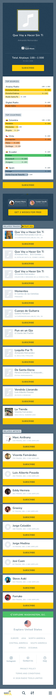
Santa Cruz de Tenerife (15, 174)
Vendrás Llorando (26, 389)
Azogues (9, 162)
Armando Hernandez (28, 40)
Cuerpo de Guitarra (27, 311)
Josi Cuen (19, 561)
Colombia (13, 120)
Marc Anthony (22, 437)
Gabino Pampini (22, 313)
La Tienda (21, 409)
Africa (22, 648)
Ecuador (13, 152)
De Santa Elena (25, 370)
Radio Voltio (11, 106)
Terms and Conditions (28, 673)
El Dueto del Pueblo (24, 333)
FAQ (45, 661)
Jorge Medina (21, 543)
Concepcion (10, 139)
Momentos (21, 291)
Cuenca (9, 155)
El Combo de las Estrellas (27, 294)
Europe (15, 638)
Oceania (32, 648)
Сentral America (18, 643)
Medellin (9, 123)
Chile (11, 136)
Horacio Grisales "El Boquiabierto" (29, 372)
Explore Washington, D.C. (29, 614)
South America (39, 643)
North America (37, 638)
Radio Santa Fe (12, 97)
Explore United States (28, 629)
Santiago (9, 146)
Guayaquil (10, 159)
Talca (8, 143)
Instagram (11, 661)
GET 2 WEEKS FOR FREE (28, 212)
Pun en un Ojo (24, 330)
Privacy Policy (28, 669)
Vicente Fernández (23, 412)
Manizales (10, 127)
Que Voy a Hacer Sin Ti (29, 232)
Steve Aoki (19, 578)
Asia (23, 638)
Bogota (9, 130)
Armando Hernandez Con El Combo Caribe (29, 235)
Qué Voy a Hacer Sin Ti (29, 271)
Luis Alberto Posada (24, 392)
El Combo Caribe (38, 254)
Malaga (9, 171)
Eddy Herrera (21, 490)
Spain (12, 168)
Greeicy (17, 508)
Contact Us (28, 661)
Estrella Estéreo (12, 90)
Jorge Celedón (22, 525)
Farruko (17, 596)
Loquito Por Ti (24, 350)
